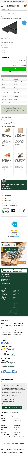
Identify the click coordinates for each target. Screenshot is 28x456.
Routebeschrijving (5, 283)
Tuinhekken (4, 427)
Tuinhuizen (3, 429)
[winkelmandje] (25, 6)
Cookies (21, 449)
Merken (16, 434)
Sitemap (3, 451)
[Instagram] (5, 343)
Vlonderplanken (5, 423)
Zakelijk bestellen (18, 323)
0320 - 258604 (6, 186)
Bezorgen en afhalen (6, 334)
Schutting (3, 420)
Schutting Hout (14, 453)
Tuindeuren (16, 418)
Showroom (3, 327)
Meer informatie (10, 112)
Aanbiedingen (17, 432)
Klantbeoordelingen (19, 332)
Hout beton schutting (6, 436)
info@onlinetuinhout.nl (7, 188)
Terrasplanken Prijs (5, 453)
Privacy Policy (16, 449)
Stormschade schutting (19, 436)
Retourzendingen (18, 325)
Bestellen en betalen (6, 332)
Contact (3, 323)
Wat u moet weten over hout (8, 381)
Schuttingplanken (18, 423)
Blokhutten (3, 432)
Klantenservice (5, 321)
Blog (2, 337)
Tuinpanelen (20, 452)
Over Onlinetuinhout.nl (6, 325)
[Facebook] (2, 343)
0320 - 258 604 (6, 279)
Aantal (14, 65)
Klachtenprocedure (19, 327)
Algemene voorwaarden (20, 330)
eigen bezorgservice (14, 1)
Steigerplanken (17, 425)
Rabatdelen (16, 429)
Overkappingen (5, 434)
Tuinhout (3, 418)
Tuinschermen (17, 420)
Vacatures (3, 330)
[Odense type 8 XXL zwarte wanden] (14, 28)
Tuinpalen (3, 425)
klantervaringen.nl (17, 236)
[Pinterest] (7, 343)
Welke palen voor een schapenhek (9, 412)
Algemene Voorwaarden (6, 449)
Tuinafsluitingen (4, 452)
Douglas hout (17, 427)
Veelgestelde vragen (7, 379)
